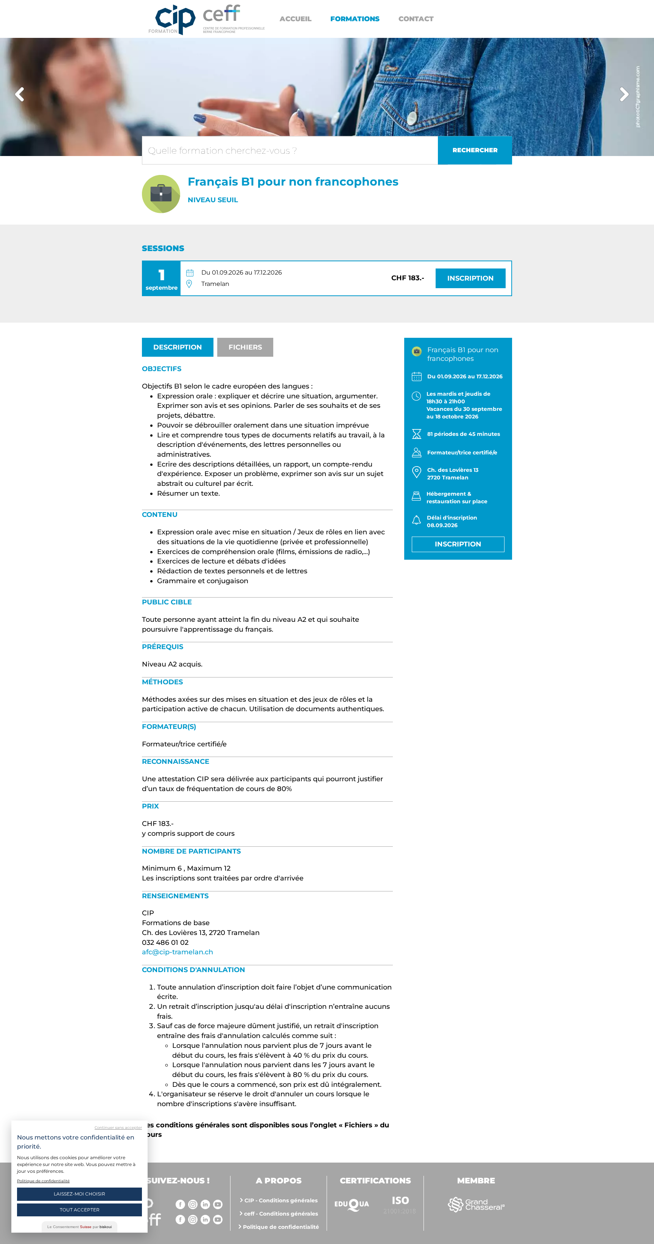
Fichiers (245, 347)
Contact (416, 19)
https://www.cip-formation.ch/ (234, 19)
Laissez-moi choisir (79, 1194)
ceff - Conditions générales (281, 1213)
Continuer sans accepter (118, 1127)
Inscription (470, 278)
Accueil (295, 19)
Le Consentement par (79, 1227)
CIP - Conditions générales (281, 1200)
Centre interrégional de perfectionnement (172, 20)
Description (177, 347)
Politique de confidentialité (281, 1227)
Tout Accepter (80, 1210)
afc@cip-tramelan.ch (177, 952)
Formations (355, 19)
